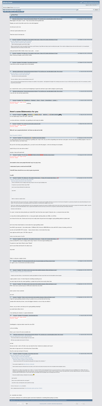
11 (21, 17)
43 (57, 17)
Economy (14, 39)
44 (58, 17)
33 (46, 17)
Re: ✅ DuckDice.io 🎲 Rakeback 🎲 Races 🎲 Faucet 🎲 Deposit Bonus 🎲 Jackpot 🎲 (40, 100)
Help (8, 11)
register (18, 7)
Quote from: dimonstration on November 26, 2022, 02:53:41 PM (21, 179)
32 (49, 400)
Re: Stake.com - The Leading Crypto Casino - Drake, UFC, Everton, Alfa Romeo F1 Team (39, 39)
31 (43, 17)
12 (22, 17)
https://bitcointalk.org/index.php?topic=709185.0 (33, 388)
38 (51, 17)
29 (41, 17)
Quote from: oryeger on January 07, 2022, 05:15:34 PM (23, 359)
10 (20, 17)
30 (42, 17)
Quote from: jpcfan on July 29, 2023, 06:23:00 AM (20, 74)
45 (59, 17)
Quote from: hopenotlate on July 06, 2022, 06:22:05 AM (20, 355)
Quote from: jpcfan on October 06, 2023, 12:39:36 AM (21, 42)
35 (48, 17)
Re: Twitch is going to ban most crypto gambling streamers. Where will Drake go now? (39, 270)
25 (37, 17)
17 (28, 17)
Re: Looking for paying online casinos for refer (31, 123)
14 (24, 17)
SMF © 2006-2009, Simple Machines (55, 403)
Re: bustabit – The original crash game (29, 62)
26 (38, 17)
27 (39, 17)
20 (31, 17)
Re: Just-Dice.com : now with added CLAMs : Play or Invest (50, 18)
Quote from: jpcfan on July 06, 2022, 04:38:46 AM (20, 356)
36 (49, 17)
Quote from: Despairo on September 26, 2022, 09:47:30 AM (21, 271)
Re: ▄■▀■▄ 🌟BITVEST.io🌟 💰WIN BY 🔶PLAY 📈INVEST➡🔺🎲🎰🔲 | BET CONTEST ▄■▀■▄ (42, 114)
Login (15, 11)
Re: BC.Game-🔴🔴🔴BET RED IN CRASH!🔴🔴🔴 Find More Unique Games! (38, 154)
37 (50, 17)
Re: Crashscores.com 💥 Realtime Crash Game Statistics (33, 137)
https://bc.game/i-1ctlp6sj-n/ (16, 135)
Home (5, 11)
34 (47, 17)
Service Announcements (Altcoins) (31, 18)
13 (23, 17)
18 (29, 17)
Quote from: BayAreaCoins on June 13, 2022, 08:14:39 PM (21, 336)
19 (30, 17)
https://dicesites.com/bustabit (29, 364)
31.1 (17, 9)
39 (52, 17)
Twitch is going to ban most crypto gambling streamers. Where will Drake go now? (38, 297)
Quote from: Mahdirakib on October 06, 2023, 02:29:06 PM (20, 41)
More (22, 11)
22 (33, 17)
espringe (20, 385)
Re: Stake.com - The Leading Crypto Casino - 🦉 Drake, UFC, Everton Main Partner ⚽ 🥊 (40, 177)
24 (36, 17)
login (14, 7)
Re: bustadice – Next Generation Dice (30, 315)
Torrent (19, 9)
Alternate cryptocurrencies (17, 18)
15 (27, 400)
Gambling (19, 39)
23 (34, 17)
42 (56, 17)
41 (55, 17)
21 (32, 17)
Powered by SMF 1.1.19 (44, 403)
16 (27, 17)
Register (18, 11)
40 (59, 400)
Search (11, 11)
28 (40, 17)
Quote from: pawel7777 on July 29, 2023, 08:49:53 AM (20, 73)
